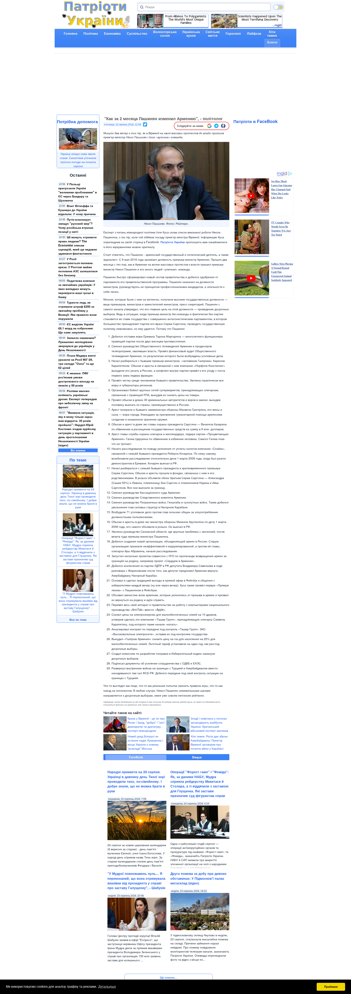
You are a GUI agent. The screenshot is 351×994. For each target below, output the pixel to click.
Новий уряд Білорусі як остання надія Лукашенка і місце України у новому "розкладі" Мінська (145, 742)
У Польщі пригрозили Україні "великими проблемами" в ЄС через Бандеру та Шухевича (77, 192)
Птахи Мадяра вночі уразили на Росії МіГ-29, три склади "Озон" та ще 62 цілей (77, 361)
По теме (78, 460)
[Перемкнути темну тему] (278, 7)
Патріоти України (172, 242)
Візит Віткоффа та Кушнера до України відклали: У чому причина (77, 210)
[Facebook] (223, 126)
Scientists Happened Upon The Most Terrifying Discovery (260, 17)
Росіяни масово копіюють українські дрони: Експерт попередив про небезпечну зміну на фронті (77, 399)
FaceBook (136, 757)
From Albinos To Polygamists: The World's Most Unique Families (186, 19)
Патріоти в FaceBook (255, 121)
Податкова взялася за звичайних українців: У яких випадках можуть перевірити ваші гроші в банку (76, 289)
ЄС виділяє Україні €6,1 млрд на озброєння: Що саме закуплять (76, 328)
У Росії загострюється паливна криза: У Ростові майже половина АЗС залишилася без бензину (78, 267)
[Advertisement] (175, 84)
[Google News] (209, 126)
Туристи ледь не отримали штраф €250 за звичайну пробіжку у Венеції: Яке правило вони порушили (77, 310)
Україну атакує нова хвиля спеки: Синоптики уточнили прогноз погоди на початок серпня (78, 160)
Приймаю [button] (331, 986)
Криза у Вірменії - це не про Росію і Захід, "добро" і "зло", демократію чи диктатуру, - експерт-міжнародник (147, 724)
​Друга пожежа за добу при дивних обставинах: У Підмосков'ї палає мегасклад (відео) (198, 878)
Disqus (197, 757)
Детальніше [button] (107, 986)
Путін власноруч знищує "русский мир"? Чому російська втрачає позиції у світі (75, 225)
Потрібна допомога (77, 121)
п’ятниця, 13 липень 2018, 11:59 (122, 124)
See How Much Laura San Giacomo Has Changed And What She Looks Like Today (281, 189)
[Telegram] (216, 126)
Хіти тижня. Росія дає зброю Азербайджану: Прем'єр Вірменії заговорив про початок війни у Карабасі (209, 742)
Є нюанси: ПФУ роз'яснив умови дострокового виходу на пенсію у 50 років (76, 379)
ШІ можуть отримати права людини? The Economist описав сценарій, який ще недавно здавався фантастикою (77, 245)
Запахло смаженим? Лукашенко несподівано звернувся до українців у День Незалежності (77, 344)
